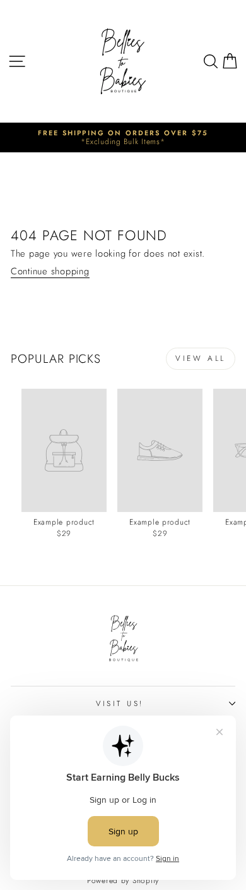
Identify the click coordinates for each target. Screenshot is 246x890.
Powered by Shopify (123, 880)
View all (200, 358)
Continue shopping (50, 272)
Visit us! (120, 703)
